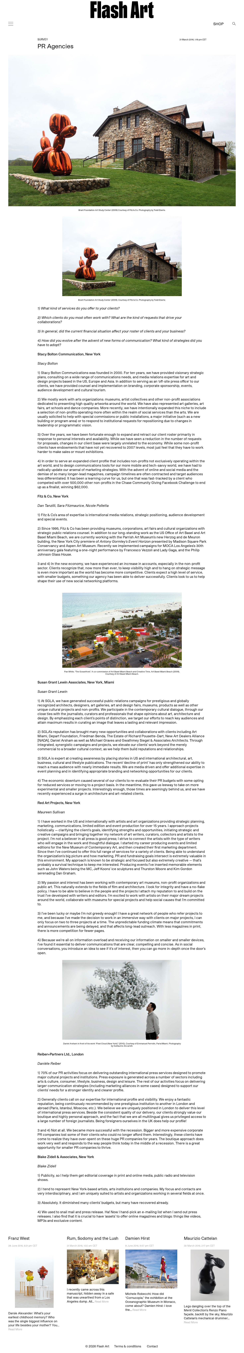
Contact (152, 1346)
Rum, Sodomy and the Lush (92, 1238)
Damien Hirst (137, 1238)
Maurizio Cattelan (200, 1238)
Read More (15, 1329)
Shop (218, 24)
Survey (43, 39)
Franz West (19, 1238)
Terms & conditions (127, 1346)
